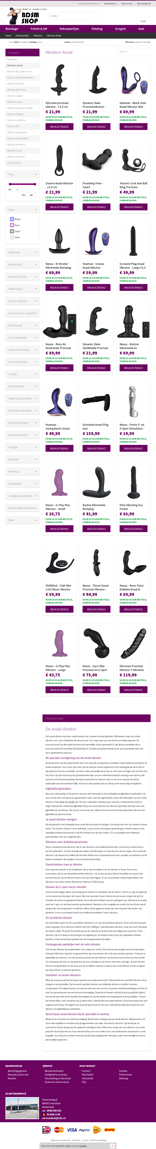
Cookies (123, 1071)
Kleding (97, 29)
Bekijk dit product (59, 126)
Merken (12, 1078)
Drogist (120, 29)
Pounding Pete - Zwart (93, 185)
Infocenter (88, 1078)
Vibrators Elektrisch (16, 83)
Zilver (17, 237)
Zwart (17, 231)
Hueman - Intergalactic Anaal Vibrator (58, 426)
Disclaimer (76, 1140)
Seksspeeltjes (69, 29)
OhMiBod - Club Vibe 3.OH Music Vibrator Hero (58, 587)
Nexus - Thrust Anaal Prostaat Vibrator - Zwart (96, 587)
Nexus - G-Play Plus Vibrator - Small (58, 507)
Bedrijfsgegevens (17, 1071)
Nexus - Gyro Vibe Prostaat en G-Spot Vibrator (95, 668)
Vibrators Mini (13, 126)
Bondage (11, 29)
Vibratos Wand (14, 162)
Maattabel (87, 1074)
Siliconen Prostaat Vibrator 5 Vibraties (132, 668)
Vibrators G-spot (14, 101)
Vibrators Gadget (15, 95)
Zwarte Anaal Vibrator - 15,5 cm (59, 185)
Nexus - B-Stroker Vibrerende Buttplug (58, 265)
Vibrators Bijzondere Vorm (19, 71)
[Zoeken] (94, 15)
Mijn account (127, 3)
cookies (83, 1145)
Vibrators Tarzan (14, 150)
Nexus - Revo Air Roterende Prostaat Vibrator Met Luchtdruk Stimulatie (59, 346)
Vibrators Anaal (15, 65)
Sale (141, 29)
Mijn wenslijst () (144, 3)
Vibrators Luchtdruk (16, 120)
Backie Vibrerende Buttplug (94, 507)
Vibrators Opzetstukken (17, 138)
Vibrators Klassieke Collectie (20, 108)
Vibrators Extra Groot (16, 89)
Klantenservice (110, 3)
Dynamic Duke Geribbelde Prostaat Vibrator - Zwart (95, 346)
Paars (17, 225)
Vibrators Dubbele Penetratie (20, 77)
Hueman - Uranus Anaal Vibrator (93, 265)
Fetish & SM (39, 29)
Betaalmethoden (54, 1071)
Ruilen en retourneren (57, 1082)
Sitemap (123, 1078)
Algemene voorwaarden (61, 1140)
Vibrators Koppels (15, 114)
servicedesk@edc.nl (54, 1118)
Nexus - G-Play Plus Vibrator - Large (58, 668)
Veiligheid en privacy (56, 1074)
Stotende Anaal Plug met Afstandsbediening (95, 426)
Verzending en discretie (58, 1078)
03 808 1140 (53, 1114)
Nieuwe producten (18, 1074)
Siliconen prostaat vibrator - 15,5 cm (57, 105)
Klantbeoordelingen (98, 1140)
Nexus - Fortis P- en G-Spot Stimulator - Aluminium (132, 426)
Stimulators (12, 59)
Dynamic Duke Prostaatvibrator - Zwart (94, 105)
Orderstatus (125, 1074)
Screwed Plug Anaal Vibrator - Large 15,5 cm (133, 266)
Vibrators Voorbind (16, 156)
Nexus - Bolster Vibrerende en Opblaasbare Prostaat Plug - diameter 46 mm (133, 346)
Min (10, 189)
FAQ (84, 1082)
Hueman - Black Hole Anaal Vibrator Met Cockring (133, 105)
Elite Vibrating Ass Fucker (131, 507)
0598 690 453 (53, 1110)
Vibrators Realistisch (16, 144)
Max (23, 195)
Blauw (18, 219)
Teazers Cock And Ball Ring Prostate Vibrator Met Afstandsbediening (133, 185)
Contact (86, 1071)
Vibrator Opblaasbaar (17, 132)
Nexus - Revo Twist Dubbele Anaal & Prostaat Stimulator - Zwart (133, 587)
